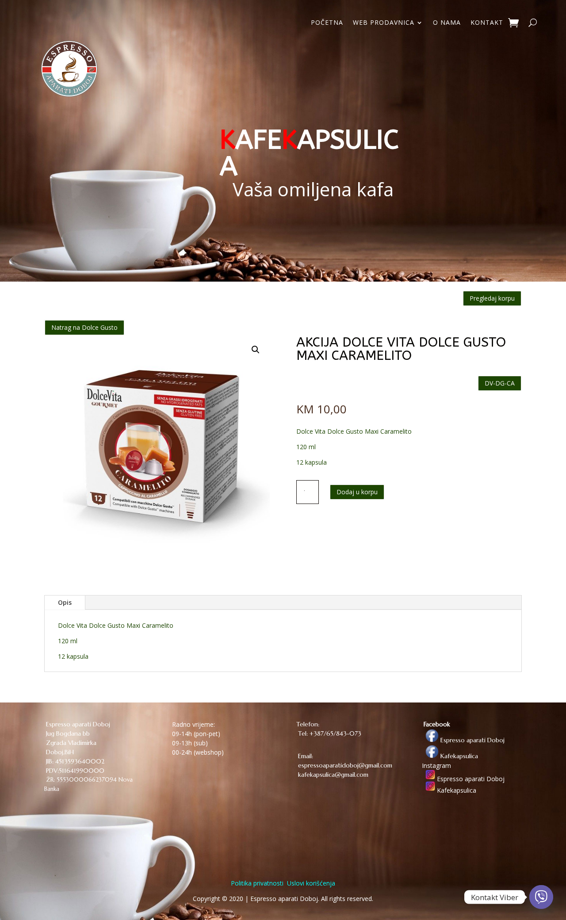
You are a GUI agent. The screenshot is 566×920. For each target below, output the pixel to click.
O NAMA (447, 23)
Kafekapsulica (458, 756)
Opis (65, 602)
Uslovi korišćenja (310, 883)
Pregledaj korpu (492, 298)
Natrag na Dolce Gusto (84, 327)
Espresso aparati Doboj (472, 740)
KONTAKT (486, 23)
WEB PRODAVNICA (383, 23)
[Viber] (541, 897)
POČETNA (327, 23)
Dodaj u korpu (357, 492)
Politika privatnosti (257, 883)
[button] (256, 350)
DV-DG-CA (500, 383)
